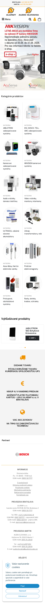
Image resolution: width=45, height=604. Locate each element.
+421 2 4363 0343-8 (26, 515)
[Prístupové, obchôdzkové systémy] (11, 283)
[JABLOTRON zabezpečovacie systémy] (11, 113)
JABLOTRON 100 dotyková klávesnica (32, 330)
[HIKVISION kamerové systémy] (33, 148)
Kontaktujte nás (22, 495)
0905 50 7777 (27, 478)
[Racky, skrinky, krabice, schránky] (33, 283)
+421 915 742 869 (25, 4)
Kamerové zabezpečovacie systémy (9, 166)
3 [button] (23, 347)
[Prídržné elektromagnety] (33, 251)
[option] (22, 454)
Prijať (22, 586)
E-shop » (32, 338)
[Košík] (40, 20)
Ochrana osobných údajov (22, 485)
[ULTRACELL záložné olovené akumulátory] (11, 215)
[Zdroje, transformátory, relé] (33, 215)
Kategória (6, 125)
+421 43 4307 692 (24, 544)
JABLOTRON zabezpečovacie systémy (9, 131)
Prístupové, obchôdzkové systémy (8, 301)
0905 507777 (22, 520)
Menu (7, 19)
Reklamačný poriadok (22, 492)
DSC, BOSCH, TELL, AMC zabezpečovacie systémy (33, 131)
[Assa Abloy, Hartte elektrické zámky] (11, 251)
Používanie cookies (22, 488)
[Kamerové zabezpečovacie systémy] (11, 148)
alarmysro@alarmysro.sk (25, 522)
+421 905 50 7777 (27, 2)
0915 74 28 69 (26, 540)
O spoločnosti (22, 483)
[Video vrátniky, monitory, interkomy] (33, 183)
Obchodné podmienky (22, 490)
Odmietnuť (22, 596)
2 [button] (21, 347)
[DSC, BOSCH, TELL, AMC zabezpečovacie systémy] (33, 113)
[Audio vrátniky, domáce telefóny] (11, 183)
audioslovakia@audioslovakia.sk (25, 549)
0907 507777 (19, 517)
